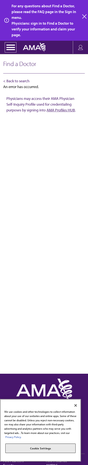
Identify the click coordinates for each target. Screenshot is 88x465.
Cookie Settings (40, 448)
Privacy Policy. (13, 437)
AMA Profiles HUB (61, 110)
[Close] (75, 405)
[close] (84, 16)
